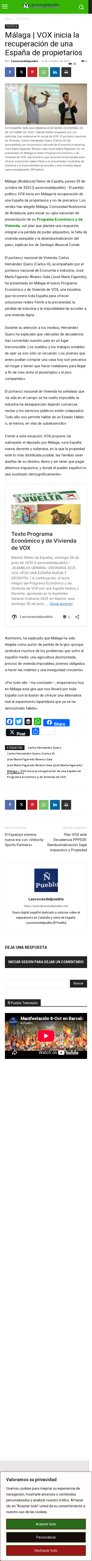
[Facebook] (10, 72)
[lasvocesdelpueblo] (42, 6)
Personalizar (46, 1537)
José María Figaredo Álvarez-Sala (29, 759)
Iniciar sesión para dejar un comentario (46, 962)
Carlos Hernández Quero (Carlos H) (31, 753)
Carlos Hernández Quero (44, 747)
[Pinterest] (32, 72)
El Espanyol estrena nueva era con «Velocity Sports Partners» (24, 839)
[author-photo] (46, 892)
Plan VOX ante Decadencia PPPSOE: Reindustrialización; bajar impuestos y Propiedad (67, 842)
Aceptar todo (46, 1524)
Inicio (8, 19)
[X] (21, 72)
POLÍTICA (23, 19)
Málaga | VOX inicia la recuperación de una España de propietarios (44, 771)
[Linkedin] (55, 72)
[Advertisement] (42, 1148)
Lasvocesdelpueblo (24, 61)
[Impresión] (66, 72)
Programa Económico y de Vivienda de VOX (36, 777)
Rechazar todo (46, 1550)
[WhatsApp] (44, 72)
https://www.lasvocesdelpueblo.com (46, 906)
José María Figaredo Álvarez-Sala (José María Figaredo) (44, 765)
